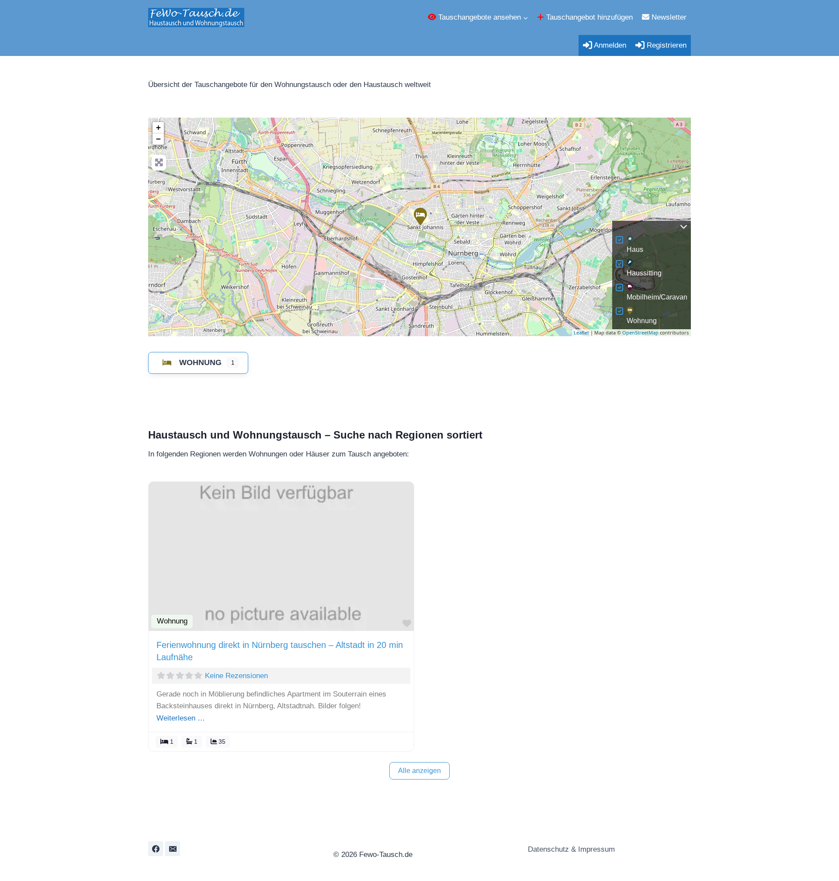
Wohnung (642, 320)
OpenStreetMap (640, 332)
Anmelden (609, 45)
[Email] (172, 848)
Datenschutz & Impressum (570, 849)
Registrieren (665, 45)
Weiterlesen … (180, 718)
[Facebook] (155, 848)
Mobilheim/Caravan (657, 297)
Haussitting (644, 273)
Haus (635, 249)
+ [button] (158, 127)
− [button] (158, 138)
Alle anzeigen (419, 770)
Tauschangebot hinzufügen (588, 17)
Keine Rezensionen (236, 676)
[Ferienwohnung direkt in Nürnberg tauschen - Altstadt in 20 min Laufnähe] (420, 216)
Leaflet (581, 332)
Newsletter (667, 17)
